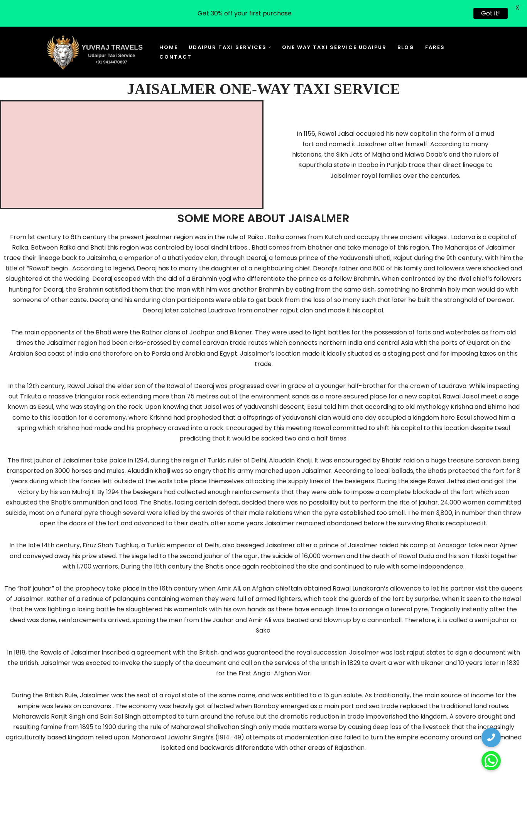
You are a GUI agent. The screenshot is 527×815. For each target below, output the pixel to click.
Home (168, 47)
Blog (405, 47)
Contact (175, 57)
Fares (435, 47)
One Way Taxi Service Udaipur (334, 47)
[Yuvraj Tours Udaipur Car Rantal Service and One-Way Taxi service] (95, 52)
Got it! (490, 13)
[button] (270, 47)
